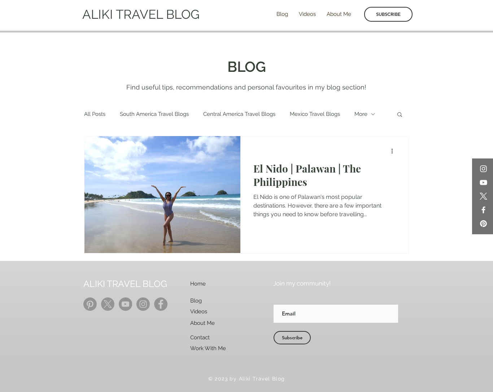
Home (198, 283)
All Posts (94, 114)
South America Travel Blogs (154, 114)
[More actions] (394, 151)
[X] (483, 196)
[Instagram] (483, 168)
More (360, 114)
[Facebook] (483, 209)
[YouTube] (483, 182)
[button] (399, 115)
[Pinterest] (483, 223)
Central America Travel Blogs (239, 114)
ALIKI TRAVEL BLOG (141, 14)
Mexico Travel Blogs (315, 114)
